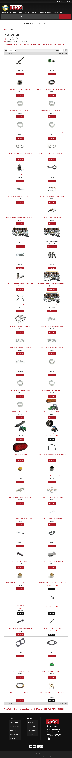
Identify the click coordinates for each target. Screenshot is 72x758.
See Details (51, 439)
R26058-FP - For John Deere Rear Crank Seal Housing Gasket (52, 454)
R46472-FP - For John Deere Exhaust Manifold (20, 497)
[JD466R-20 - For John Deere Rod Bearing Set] (20, 383)
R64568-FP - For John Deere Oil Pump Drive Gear (51, 604)
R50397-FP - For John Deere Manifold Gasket (51, 540)
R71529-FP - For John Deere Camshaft (52, 628)
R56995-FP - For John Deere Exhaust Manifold (52, 561)
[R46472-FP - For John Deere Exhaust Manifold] (20, 490)
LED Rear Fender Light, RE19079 (51, 433)
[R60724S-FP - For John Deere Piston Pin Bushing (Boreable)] (52, 575)
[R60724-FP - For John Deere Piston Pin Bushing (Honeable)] (20, 575)
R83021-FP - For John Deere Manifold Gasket (51, 650)
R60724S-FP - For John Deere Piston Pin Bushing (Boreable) (52, 582)
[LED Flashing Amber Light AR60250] (52, 404)
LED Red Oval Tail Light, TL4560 (20, 454)
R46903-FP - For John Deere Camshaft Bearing (52, 497)
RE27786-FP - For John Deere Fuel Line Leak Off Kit (52, 692)
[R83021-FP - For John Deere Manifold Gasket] (52, 642)
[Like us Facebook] (49, 739)
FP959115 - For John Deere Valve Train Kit (20, 326)
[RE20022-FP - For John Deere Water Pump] (52, 664)
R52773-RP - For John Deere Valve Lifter (20, 561)
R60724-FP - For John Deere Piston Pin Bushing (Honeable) (20, 582)
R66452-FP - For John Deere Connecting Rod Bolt (20, 628)
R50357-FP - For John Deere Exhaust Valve (52, 518)
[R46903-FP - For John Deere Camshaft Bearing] (52, 490)
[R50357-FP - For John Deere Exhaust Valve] (52, 511)
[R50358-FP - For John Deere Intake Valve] (20, 532)
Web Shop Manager (48, 756)
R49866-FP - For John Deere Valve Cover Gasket (20, 518)
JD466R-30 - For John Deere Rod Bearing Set (51, 390)
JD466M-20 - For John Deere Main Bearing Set (20, 347)
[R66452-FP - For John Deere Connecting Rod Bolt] (20, 621)
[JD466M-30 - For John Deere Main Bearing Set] (52, 340)
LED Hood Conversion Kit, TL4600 (20, 433)
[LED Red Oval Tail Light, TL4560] (20, 447)
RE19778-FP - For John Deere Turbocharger (20, 671)
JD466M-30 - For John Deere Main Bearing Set (52, 347)
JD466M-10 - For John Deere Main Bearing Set (52, 326)
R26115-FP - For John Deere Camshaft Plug (20, 475)
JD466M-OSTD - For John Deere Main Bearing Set (20, 369)
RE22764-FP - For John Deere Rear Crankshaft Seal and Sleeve (20, 692)
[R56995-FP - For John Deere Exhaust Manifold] (52, 554)
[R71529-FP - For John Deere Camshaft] (52, 621)
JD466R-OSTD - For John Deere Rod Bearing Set (20, 411)
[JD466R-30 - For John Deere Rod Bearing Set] (52, 383)
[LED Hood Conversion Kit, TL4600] (20, 426)
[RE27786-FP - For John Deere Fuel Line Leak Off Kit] (52, 685)
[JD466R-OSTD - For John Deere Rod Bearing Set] (20, 404)
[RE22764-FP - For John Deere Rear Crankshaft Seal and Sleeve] (20, 685)
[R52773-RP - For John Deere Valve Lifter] (20, 554)
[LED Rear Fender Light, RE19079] (52, 426)
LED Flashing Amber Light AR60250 (52, 411)
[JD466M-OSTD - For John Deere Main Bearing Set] (20, 361)
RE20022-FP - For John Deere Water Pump (52, 671)
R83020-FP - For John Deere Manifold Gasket (20, 650)
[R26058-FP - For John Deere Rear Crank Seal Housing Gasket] (52, 447)
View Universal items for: (34, 709)
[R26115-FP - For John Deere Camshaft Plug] (20, 468)
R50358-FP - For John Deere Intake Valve (20, 540)
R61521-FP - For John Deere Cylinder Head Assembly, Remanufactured (20, 604)
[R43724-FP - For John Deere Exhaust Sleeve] (52, 468)
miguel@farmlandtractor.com (57, 731)
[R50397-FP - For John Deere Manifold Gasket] (52, 532)
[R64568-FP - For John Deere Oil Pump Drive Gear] (52, 597)
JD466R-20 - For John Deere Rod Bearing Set (20, 390)
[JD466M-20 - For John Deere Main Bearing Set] (20, 340)
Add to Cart (20, 332)
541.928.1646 (53, 726)
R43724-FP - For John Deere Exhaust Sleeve (52, 475)
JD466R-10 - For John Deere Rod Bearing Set (51, 369)
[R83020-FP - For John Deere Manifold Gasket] (20, 642)
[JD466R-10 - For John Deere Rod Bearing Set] (52, 361)
